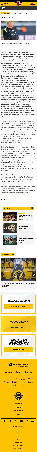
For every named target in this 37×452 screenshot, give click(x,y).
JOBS (18, 415)
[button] (27, 4)
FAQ (19, 436)
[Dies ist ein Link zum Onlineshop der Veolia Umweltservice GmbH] (30, 382)
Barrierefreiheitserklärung (18, 430)
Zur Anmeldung (18, 307)
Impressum (18, 433)
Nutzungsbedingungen (18, 445)
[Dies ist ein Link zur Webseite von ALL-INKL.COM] (18, 365)
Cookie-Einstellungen (18, 448)
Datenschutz (18, 442)
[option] (18, 274)
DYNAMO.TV (18, 404)
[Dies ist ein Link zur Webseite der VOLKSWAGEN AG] (14, 385)
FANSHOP (18, 407)
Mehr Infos (18, 349)
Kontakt (18, 439)
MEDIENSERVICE (18, 411)
